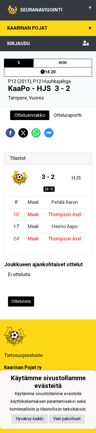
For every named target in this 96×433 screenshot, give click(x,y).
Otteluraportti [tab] (68, 115)
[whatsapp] (36, 133)
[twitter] (23, 133)
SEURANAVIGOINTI (55, 9)
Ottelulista (21, 301)
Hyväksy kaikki (29, 418)
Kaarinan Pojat (49, 28)
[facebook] (10, 133)
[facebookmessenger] (49, 133)
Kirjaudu (18, 43)
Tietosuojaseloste (23, 355)
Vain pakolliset (67, 418)
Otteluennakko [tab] (29, 115)
